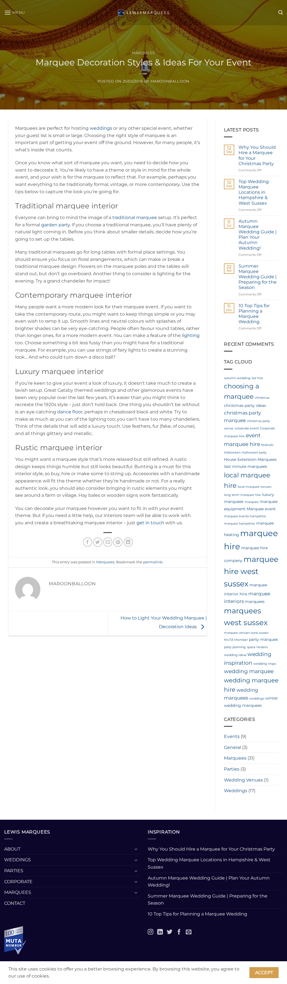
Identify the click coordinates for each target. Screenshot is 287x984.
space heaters (257, 647)
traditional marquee (134, 217)
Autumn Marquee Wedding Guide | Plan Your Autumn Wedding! (258, 234)
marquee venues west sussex (246, 633)
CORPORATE (18, 881)
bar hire (257, 378)
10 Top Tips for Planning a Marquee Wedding (254, 314)
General (232, 747)
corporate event (247, 428)
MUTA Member (236, 640)
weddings (101, 128)
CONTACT (14, 903)
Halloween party (254, 452)
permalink (153, 562)
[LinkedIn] (160, 931)
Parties (231, 769)
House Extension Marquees (250, 459)
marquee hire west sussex (251, 571)
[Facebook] (179, 931)
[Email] (188, 931)
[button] (14, 12)
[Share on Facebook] (87, 542)
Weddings (235, 790)
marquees (255, 601)
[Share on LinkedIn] (128, 542)
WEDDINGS (17, 859)
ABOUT (12, 849)
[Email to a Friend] (107, 542)
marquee (252, 502)
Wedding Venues (243, 780)
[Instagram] (150, 931)
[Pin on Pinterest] (117, 542)
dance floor (69, 411)
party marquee (263, 639)
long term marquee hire (242, 495)
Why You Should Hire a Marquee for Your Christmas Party (257, 155)
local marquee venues (254, 487)
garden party (55, 224)
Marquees (143, 53)
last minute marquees (245, 466)
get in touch (150, 522)
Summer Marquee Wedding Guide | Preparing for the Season (258, 276)
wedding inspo (264, 664)
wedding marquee (249, 671)
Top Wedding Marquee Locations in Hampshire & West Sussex (254, 192)
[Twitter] (169, 931)
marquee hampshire (239, 523)
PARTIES (13, 870)
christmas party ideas (245, 405)
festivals (267, 445)
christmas (262, 398)
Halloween (232, 452)
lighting (191, 335)
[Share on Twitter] (97, 542)
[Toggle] (136, 849)
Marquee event (261, 508)
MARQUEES (17, 892)
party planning (235, 647)
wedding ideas (235, 655)
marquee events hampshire (245, 516)
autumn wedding (237, 378)
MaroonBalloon (170, 81)
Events (232, 736)
